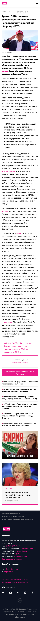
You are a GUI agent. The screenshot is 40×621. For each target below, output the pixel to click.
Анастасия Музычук (20, 360)
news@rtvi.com (21, 551)
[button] (37, 3)
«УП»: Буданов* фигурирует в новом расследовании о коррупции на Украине (19, 406)
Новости (6, 12)
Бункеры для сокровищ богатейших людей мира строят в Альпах (19, 390)
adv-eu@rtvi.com (20, 556)
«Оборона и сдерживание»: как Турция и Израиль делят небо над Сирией (17, 416)
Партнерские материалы (12, 559)
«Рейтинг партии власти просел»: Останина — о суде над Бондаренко (18, 495)
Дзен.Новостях (12, 569)
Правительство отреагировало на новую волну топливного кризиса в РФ (19, 398)
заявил (5, 71)
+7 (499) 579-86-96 (13, 546)
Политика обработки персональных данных (17, 520)
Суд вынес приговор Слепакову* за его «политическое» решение (19, 424)
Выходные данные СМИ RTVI (12, 513)
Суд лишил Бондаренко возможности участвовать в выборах (20, 383)
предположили (8, 171)
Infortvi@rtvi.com (26, 549)
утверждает (7, 322)
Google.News (8, 572)
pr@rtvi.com (19, 554)
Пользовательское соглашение (13, 516)
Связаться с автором (20, 362)
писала (5, 211)
